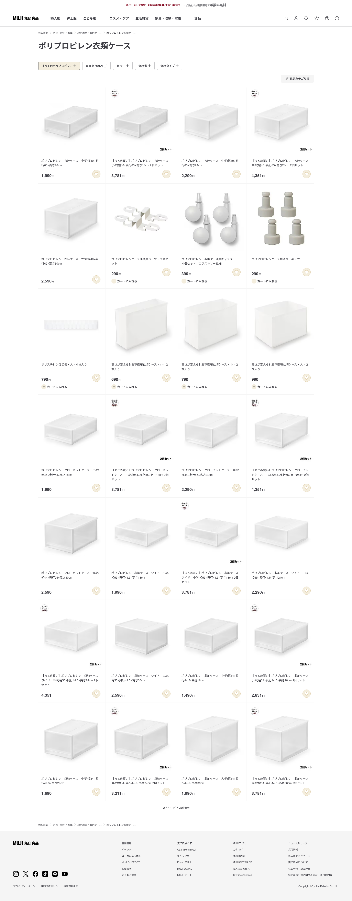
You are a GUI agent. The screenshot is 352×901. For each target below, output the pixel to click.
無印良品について (298, 862)
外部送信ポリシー (50, 886)
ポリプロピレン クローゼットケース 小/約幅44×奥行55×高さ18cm (70, 472)
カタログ (238, 849)
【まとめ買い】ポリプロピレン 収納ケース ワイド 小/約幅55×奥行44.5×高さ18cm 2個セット (211, 577)
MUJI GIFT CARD (242, 862)
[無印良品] (25, 843)
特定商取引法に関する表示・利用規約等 (310, 875)
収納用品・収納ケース (89, 32)
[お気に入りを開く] (306, 18)
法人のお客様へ (241, 868)
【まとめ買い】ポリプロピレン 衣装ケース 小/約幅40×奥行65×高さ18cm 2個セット (141, 163)
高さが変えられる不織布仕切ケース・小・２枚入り (139, 366)
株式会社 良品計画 (299, 868)
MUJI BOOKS (184, 868)
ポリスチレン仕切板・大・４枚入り (64, 364)
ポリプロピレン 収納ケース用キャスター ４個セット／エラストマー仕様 (210, 261)
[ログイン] (296, 18)
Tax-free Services (242, 875)
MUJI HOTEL (184, 875)
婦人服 (55, 18)
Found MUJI (184, 862)
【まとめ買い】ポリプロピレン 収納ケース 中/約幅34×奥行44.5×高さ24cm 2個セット (141, 780)
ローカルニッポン (131, 855)
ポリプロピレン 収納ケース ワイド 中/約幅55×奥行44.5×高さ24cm (280, 575)
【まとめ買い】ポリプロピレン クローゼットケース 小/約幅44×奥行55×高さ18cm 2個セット (139, 474)
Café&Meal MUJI (186, 849)
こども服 (89, 18)
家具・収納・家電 (168, 18)
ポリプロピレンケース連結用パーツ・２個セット (139, 261)
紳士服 (72, 18)
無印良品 (43, 32)
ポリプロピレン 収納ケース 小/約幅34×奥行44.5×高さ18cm (210, 677)
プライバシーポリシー (25, 886)
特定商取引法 (71, 886)
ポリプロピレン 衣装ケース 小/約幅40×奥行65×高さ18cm (69, 163)
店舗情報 (126, 843)
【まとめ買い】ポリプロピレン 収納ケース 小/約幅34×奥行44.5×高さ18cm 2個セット (281, 677)
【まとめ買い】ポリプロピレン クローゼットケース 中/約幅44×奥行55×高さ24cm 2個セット (280, 474)
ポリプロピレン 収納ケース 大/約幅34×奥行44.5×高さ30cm (210, 780)
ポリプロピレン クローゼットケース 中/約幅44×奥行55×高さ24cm (210, 472)
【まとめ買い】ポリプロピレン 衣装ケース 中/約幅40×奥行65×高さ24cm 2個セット (281, 163)
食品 (197, 18)
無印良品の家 (184, 843)
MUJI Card (239, 855)
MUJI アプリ (239, 843)
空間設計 (126, 868)
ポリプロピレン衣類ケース (121, 32)
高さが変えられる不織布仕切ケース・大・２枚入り (280, 366)
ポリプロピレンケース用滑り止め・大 (276, 259)
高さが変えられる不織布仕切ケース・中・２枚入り (210, 366)
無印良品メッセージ (299, 855)
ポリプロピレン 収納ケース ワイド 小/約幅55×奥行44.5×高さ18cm (140, 575)
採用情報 (293, 849)
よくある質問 (129, 875)
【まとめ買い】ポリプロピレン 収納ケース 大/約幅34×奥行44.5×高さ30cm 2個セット (281, 780)
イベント (126, 849)
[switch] (96, 174)
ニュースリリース (297, 843)
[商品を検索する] (286, 18)
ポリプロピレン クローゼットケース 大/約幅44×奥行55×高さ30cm (70, 575)
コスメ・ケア (119, 18)
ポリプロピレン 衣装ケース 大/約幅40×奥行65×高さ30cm (69, 261)
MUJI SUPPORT (131, 862)
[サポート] (336, 18)
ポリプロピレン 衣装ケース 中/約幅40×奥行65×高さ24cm (210, 163)
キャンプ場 (183, 855)
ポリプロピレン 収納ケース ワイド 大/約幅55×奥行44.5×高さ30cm (140, 677)
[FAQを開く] (327, 18)
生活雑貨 (141, 18)
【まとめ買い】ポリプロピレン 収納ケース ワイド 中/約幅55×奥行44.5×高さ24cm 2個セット (71, 680)
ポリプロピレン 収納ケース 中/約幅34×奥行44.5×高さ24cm (69, 780)
